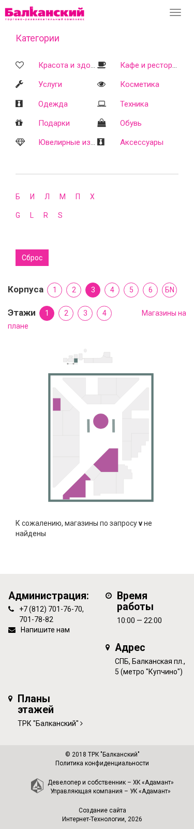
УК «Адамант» (150, 791)
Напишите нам (45, 630)
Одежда (53, 104)
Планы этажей (36, 704)
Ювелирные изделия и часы (88, 142)
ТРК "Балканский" (48, 723)
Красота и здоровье (75, 65)
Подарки (54, 123)
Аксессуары (141, 142)
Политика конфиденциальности (102, 763)
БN (169, 290)
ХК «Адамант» (153, 782)
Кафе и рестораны (153, 65)
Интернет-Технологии (93, 819)
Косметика (139, 84)
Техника (134, 104)
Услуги (50, 84)
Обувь (131, 123)
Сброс (32, 258)
